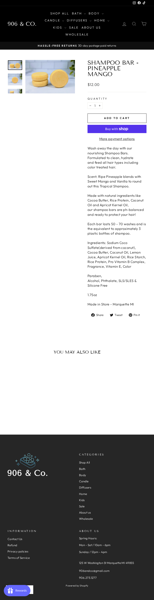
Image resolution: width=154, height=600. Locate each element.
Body (95, 13)
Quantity (98, 98)
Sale (74, 27)
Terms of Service (19, 558)
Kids (58, 27)
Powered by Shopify (77, 585)
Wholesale (77, 34)
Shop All (59, 13)
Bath (77, 13)
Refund (12, 545)
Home (100, 20)
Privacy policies (18, 551)
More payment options (117, 139)
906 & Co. (22, 23)
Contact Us (15, 539)
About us (91, 27)
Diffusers (78, 20)
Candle (53, 20)
